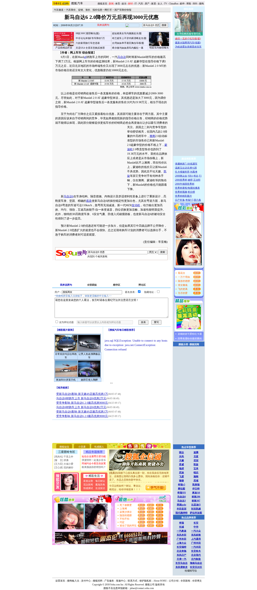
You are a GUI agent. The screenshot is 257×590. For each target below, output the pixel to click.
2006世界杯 (181, 179)
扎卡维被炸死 (182, 171)
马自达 (121, 57)
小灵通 (82, 446)
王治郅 (196, 179)
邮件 (182, 3)
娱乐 (124, 3)
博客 (188, 3)
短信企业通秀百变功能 (94, 456)
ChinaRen (173, 3)
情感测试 (88, 488)
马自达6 (68, 196)
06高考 (193, 171)
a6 (85, 57)
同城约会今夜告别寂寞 (94, 463)
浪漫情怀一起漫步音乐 (94, 460)
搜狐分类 (183, 344)
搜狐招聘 (97, 580)
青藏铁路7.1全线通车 (186, 163)
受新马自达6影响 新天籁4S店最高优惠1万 (82, 393)
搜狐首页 (102, 3)
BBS (195, 3)
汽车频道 (58, 9)
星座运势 (88, 481)
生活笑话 (100, 488)
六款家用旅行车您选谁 (88, 43)
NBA (190, 175)
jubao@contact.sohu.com (142, 588)
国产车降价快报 (122, 9)
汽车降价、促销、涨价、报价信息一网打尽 (89, 9)
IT (136, 3)
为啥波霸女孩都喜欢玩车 (188, 46)
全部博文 (197, 580)
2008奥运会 (181, 175)
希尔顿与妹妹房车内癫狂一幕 (127, 47)
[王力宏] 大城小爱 (63, 463)
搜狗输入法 (73, 580)
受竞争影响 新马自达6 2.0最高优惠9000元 (82, 402)
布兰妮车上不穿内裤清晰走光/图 (129, 38)
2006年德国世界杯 (184, 183)
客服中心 (121, 580)
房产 (147, 3)
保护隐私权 (145, 580)
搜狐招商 (194, 344)
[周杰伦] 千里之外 (63, 456)
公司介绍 (173, 580)
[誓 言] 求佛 (61, 460)
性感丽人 (99, 446)
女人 (160, 3)
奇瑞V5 (189, 200)
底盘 (89, 200)
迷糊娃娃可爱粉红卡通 (190, 334)
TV (165, 3)
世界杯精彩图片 (183, 196)
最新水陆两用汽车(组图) (188, 42)
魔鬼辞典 (100, 484)
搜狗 (201, 3)
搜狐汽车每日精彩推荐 (122, 329)
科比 (196, 175)
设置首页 (60, 580)
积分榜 (191, 191)
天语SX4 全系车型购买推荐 (90, 47)
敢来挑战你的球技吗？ (94, 467)
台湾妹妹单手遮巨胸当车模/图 (128, 43)
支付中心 (86, 580)
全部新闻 (185, 580)
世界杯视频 (181, 191)
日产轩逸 (180, 200)
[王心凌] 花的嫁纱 (63, 467)
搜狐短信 (64, 446)
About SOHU (160, 580)
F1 (200, 175)
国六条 (197, 200)
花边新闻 (88, 484)
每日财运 (100, 481)
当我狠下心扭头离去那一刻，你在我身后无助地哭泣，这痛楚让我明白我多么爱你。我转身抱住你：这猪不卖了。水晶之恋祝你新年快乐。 (139, 473)
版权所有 (160, 584)
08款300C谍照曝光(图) (87, 33)
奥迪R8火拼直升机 (66, 379)
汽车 (140, 3)
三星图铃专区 (66, 451)
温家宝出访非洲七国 (186, 167)
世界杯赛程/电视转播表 (187, 187)
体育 (117, 3)
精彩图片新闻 (65, 329)
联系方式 (132, 580)
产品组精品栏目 (63, 47)
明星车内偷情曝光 (159, 47)
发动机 (136, 205)
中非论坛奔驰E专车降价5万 (90, 38)
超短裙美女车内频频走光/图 (127, 33)
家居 (153, 3)
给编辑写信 (191, 570)
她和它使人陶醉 (89, 379)
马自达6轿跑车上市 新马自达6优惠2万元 (81, 398)
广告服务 (109, 580)
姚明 (190, 179)
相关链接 (62, 387)
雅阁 (152, 136)
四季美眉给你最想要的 (190, 338)
